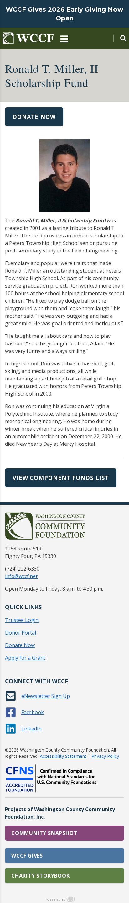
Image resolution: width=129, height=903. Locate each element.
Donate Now (34, 116)
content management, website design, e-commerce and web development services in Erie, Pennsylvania (64, 899)
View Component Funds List (61, 477)
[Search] (119, 38)
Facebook (32, 712)
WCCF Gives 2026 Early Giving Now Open (64, 14)
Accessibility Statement (63, 756)
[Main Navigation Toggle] (64, 38)
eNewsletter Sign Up (45, 696)
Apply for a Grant (25, 657)
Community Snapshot (44, 833)
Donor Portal (20, 632)
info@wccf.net (21, 576)
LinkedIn (31, 728)
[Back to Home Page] (28, 38)
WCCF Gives (27, 855)
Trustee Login (22, 620)
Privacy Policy (105, 756)
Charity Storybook (40, 875)
